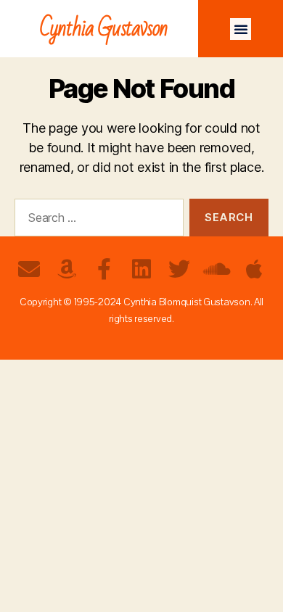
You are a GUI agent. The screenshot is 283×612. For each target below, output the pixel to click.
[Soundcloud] (216, 269)
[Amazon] (67, 269)
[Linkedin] (141, 269)
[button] (241, 29)
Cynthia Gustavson (104, 28)
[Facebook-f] (104, 269)
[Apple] (254, 269)
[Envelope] (29, 269)
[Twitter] (179, 269)
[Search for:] (96, 220)
